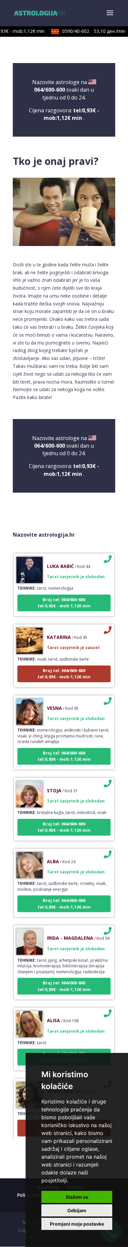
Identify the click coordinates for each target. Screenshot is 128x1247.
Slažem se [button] (77, 1197)
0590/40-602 (89, 31)
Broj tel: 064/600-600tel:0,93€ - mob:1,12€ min (64, 597)
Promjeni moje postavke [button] (77, 1224)
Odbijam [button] (76, 1210)
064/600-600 (49, 89)
